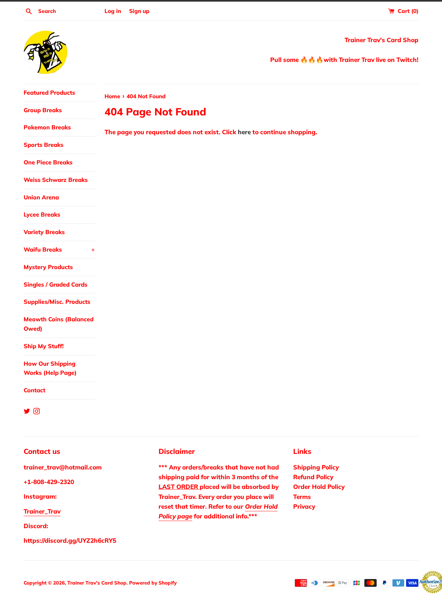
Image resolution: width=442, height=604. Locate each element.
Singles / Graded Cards (55, 284)
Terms (302, 497)
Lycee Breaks (42, 214)
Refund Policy (313, 477)
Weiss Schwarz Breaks (56, 180)
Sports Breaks (43, 144)
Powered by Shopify (153, 583)
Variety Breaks (44, 232)
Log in (113, 10)
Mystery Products (48, 267)
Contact (34, 390)
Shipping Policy (316, 467)
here (244, 132)
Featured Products (49, 92)
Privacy (304, 506)
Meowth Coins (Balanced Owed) (59, 323)
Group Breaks (43, 110)
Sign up (139, 10)
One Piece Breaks (48, 162)
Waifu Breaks (59, 249)
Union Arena (41, 197)
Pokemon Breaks (47, 127)
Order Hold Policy (319, 487)
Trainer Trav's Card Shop (97, 583)
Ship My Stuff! (44, 346)
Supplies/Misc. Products (57, 301)
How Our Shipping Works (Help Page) (50, 368)
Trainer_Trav (42, 511)
